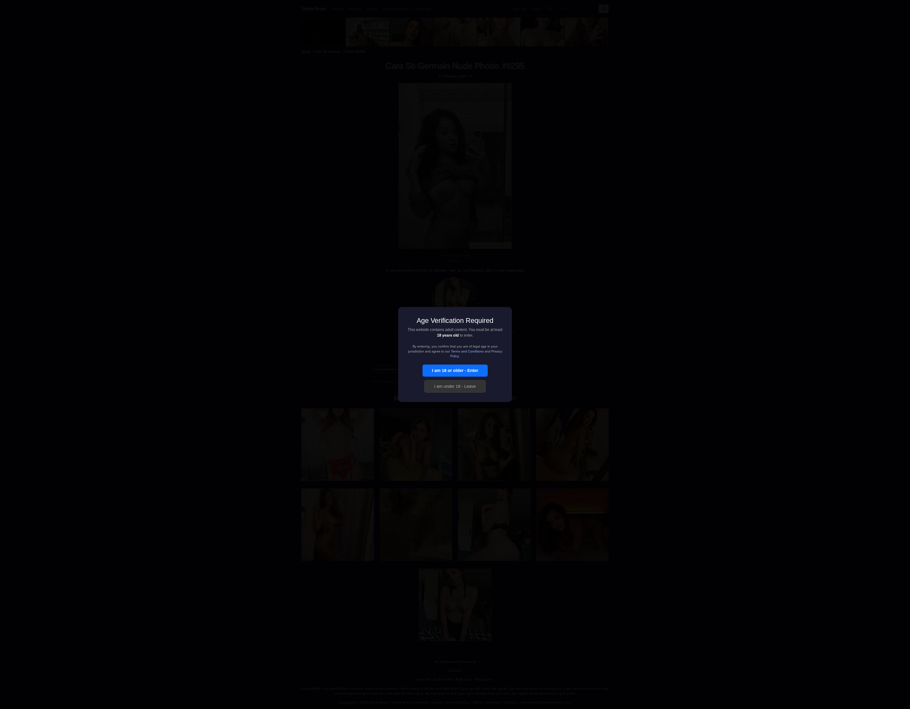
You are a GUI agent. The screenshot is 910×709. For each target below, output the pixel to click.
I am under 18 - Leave (455, 386)
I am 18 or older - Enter (455, 370)
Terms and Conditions (467, 351)
